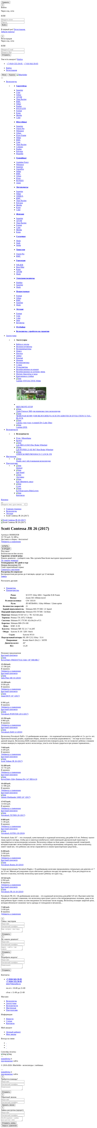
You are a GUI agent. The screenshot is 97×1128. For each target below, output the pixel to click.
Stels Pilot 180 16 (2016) (11, 678)
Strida (18, 245)
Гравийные (21, 158)
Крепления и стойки (25, 376)
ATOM (19, 97)
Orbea (18, 95)
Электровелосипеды (25, 278)
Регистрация (11, 70)
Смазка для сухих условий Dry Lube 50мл (34, 423)
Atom (18, 183)
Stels (18, 320)
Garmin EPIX (21, 427)
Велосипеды (11, 81)
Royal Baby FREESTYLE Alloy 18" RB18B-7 (20, 660)
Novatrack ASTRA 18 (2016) (13, 833)
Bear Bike (20, 267)
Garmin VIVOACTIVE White (28, 381)
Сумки (19, 365)
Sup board (20, 472)
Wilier (18, 104)
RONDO (20, 180)
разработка (5, 1059)
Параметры (11, 588)
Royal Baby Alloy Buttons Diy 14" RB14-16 (19, 779)
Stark (18, 243)
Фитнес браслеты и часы (27, 374)
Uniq (18, 92)
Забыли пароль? (8, 32)
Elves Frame (21, 135)
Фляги (19, 351)
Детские (19, 309)
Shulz (18, 241)
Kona (18, 113)
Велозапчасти (12, 429)
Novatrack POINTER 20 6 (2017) (14, 714)
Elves (18, 178)
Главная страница (13, 509)
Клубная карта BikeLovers (27, 491)
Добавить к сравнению (11, 542)
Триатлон (20, 249)
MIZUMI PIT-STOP (24, 407)
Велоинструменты (24, 346)
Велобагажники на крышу (27, 369)
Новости (10, 1019)
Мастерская (11, 456)
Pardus (19, 106)
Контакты (20, 495)
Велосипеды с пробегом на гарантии (32, 331)
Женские (20, 214)
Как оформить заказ (24, 481)
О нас (18, 486)
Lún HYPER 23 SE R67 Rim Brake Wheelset (34, 450)
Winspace (20, 131)
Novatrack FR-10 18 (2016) (12, 892)
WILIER (19, 265)
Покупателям (12, 463)
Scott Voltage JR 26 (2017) (12, 761)
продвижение (7, 1061)
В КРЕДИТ (6, 549)
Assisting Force (22, 162)
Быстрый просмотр (9, 655)
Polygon (19, 151)
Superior (19, 90)
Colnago (19, 147)
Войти (20, 59)
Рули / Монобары (23, 438)
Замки (18, 356)
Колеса (19, 440)
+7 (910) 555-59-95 (14, 64)
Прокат (19, 468)
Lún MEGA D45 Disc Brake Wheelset (31, 445)
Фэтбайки (20, 327)
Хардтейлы (21, 86)
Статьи (9, 1021)
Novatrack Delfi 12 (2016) (11, 732)
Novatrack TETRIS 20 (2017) (13, 815)
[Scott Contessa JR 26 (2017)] (13, 520)
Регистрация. (19, 29)
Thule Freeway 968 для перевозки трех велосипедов (38, 411)
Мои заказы (11, 1034)
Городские (21, 260)
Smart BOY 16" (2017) (10, 696)
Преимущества (12, 590)
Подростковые (23, 291)
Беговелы (20, 323)
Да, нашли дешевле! (9, 560)
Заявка (4, 576)
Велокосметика (22, 362)
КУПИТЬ (5, 546)
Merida (19, 115)
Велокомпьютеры (23, 349)
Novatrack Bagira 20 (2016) (12, 865)
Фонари (19, 360)
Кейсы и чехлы (22, 344)
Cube (18, 118)
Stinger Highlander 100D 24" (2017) (15, 797)
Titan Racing (21, 99)
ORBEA (19, 196)
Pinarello (19, 154)
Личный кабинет (13, 1032)
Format (19, 111)
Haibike (19, 282)
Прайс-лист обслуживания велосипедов (33, 461)
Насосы (19, 353)
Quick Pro (20, 128)
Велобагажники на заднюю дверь (30, 372)
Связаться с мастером (10, 569)
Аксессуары (11, 336)
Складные (21, 236)
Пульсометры (22, 367)
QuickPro (20, 169)
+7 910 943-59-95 (31, 64)
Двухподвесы (22, 187)
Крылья (19, 358)
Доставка (20, 477)
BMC (18, 102)
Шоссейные (21, 122)
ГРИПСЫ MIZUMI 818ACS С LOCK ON (34, 454)
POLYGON (21, 108)
